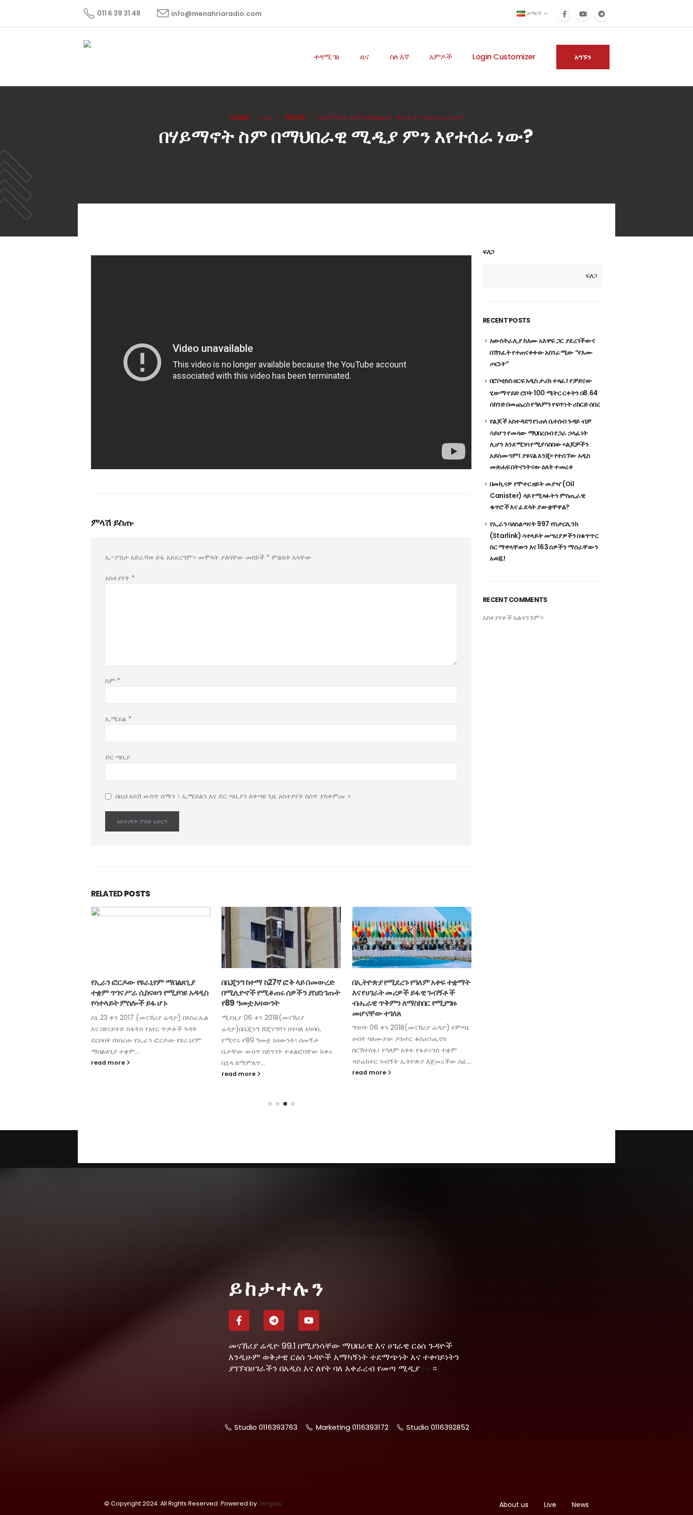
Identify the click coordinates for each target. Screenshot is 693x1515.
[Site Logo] (118, 57)
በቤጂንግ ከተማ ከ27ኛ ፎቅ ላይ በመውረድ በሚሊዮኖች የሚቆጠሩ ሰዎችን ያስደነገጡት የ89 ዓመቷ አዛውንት (281, 993)
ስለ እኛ (399, 56)
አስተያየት (120, 578)
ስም (112, 680)
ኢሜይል (118, 719)
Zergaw (269, 1503)
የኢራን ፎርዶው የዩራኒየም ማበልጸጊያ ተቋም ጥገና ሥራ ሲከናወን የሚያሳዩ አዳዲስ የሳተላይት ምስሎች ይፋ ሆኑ (149, 993)
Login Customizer (503, 56)
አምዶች (440, 56)
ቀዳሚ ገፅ (326, 56)
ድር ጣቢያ (117, 757)
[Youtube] (583, 13)
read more (108, 1063)
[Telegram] (601, 13)
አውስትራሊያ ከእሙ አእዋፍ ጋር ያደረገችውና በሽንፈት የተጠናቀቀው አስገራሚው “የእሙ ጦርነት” (542, 352)
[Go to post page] (150, 937)
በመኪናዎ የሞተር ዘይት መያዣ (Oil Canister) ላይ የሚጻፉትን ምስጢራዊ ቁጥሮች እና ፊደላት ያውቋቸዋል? (538, 495)
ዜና (364, 56)
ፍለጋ (489, 251)
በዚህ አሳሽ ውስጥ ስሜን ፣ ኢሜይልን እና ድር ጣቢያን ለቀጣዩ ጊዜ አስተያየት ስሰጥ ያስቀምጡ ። (233, 796)
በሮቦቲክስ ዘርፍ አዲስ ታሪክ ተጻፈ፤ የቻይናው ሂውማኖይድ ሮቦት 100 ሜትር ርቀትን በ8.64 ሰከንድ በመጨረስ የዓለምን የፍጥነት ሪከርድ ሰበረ (545, 392)
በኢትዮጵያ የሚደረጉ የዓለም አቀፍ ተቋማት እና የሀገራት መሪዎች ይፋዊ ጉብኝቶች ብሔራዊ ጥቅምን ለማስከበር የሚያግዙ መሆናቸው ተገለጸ (411, 997)
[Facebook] (564, 13)
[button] (270, 1104)
